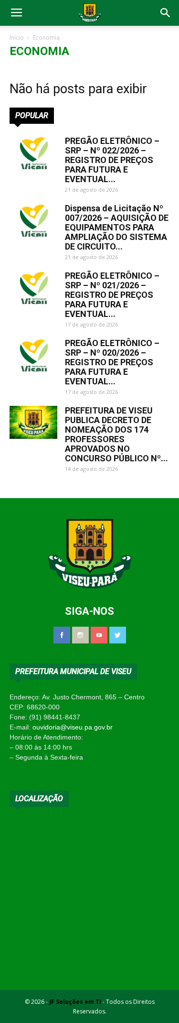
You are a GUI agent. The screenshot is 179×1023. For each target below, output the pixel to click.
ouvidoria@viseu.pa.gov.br (72, 727)
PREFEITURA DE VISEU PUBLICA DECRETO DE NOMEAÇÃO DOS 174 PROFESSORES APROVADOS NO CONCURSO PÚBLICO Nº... (116, 434)
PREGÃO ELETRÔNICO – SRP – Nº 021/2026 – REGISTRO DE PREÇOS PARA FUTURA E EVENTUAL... (112, 295)
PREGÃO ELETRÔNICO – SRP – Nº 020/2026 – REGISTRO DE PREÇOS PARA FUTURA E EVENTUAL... (112, 362)
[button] (165, 13)
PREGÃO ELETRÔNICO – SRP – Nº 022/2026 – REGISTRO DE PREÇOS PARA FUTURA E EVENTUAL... (112, 160)
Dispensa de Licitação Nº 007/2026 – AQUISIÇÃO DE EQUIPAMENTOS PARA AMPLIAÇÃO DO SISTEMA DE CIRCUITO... (116, 227)
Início (17, 37)
